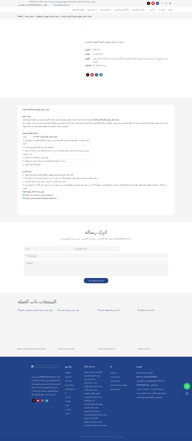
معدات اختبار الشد (90, 383)
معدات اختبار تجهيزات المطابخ (48, 16)
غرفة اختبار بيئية (90, 379)
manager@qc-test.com (62, 5)
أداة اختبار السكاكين (143, 349)
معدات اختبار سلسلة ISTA (93, 372)
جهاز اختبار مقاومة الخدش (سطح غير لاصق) (32, 349)
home (20, 16)
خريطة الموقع (74, 436)
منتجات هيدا (29, 16)
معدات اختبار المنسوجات (93, 397)
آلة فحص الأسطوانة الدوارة (106, 349)
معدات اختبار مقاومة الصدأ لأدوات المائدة (77, 16)
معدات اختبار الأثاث (91, 390)
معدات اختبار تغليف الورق (93, 386)
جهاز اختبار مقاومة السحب (66, 349)
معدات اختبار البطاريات (92, 376)
